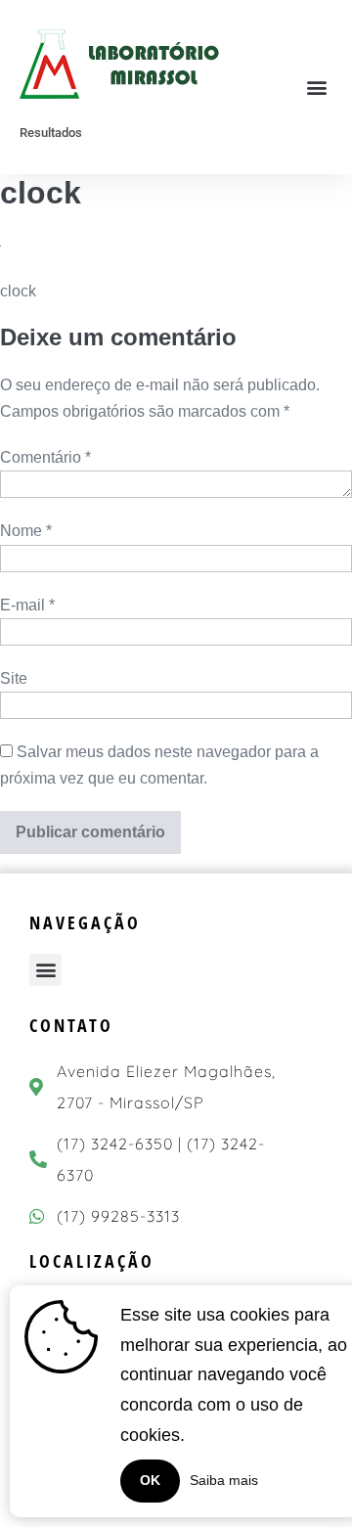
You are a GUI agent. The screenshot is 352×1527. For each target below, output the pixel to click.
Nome (26, 530)
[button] (316, 87)
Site (13, 678)
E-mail (27, 605)
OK (150, 1480)
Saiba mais (224, 1480)
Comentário (45, 457)
